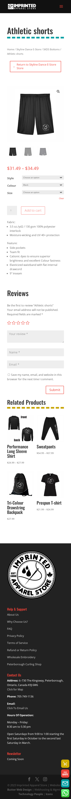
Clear (61, 198)
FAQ (9, 629)
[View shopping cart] (65, 764)
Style (10, 178)
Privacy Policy (15, 636)
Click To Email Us (17, 708)
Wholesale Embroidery (21, 657)
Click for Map (15, 689)
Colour (11, 185)
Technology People (30, 794)
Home (10, 49)
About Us (13, 614)
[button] (58, 91)
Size (9, 193)
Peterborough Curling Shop (24, 664)
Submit (54, 390)
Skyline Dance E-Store (28, 49)
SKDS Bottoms (51, 49)
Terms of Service (17, 643)
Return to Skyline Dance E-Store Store (34, 66)
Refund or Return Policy (22, 650)
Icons (49, 794)
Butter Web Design (19, 789)
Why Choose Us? (17, 622)
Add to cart (33, 210)
